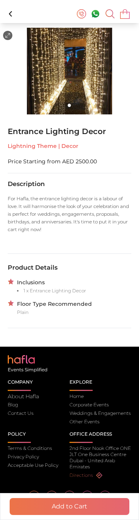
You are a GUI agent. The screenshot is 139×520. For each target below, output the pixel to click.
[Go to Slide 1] (69, 105)
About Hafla (23, 396)
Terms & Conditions (30, 448)
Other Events (85, 421)
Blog (13, 405)
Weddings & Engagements (100, 413)
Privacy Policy (23, 457)
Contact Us (21, 413)
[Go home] (21, 358)
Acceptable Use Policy (33, 465)
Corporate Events (89, 405)
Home (77, 396)
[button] (69, 71)
